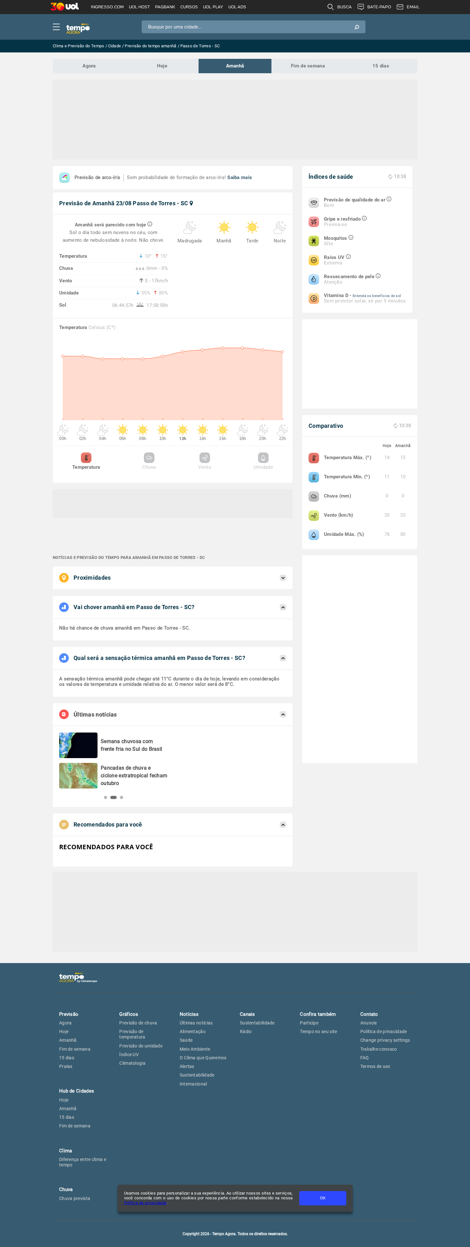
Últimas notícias (196, 1022)
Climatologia (132, 1063)
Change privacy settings (385, 1040)
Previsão (68, 1014)
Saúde (186, 1040)
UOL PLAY (213, 6)
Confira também (318, 1014)
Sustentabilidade (197, 1075)
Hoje (162, 66)
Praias (66, 1066)
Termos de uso (375, 1066)
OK (322, 1198)
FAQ (364, 1057)
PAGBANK (165, 6)
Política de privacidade (145, 1202)
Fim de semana (308, 66)
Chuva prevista (74, 1198)
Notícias (189, 1014)
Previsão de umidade (140, 1045)
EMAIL (413, 6)
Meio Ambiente (195, 1049)
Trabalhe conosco (378, 1049)
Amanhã (235, 66)
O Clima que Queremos (203, 1057)
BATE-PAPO (379, 6)
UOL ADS (237, 6)
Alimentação (193, 1031)
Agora (89, 66)
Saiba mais (239, 177)
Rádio (246, 1031)
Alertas (187, 1066)
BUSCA (344, 6)
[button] (105, 797)
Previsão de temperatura (132, 1034)
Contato (369, 1014)
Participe (309, 1022)
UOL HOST (139, 6)
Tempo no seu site (318, 1031)
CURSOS (189, 6)
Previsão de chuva (138, 1022)
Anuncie (368, 1022)
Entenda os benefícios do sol (377, 296)
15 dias (380, 66)
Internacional (193, 1083)
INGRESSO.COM (107, 6)
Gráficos (128, 1014)
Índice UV (129, 1054)
